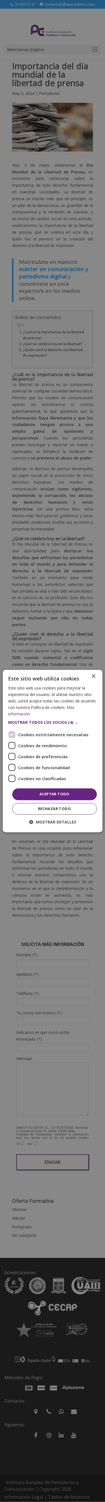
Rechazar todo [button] (54, 808)
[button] (52, 722)
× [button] (93, 676)
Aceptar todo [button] (54, 794)
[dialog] (52, 751)
